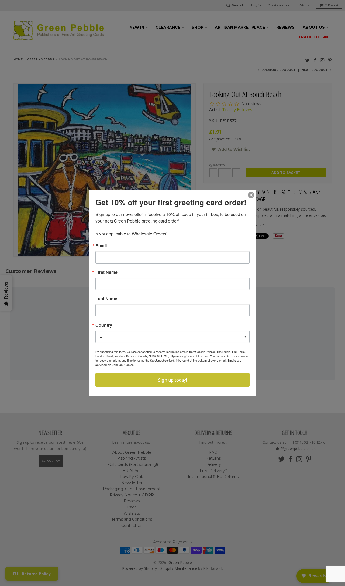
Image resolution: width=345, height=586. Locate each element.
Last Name (106, 299)
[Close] (251, 195)
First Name (106, 272)
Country (103, 325)
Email (101, 246)
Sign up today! (172, 380)
